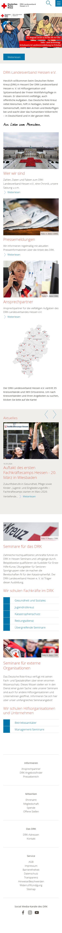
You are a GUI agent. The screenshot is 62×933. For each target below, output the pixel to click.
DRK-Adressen (31, 834)
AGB (31, 861)
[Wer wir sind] (31, 151)
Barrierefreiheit (31, 869)
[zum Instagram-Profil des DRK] (30, 912)
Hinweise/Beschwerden (31, 881)
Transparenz (31, 877)
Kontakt (31, 838)
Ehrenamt (31, 799)
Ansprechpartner (18, 301)
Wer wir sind (14, 173)
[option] (31, 462)
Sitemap (31, 889)
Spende (31, 807)
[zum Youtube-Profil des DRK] (37, 912)
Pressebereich (31, 776)
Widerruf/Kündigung (31, 885)
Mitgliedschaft (31, 803)
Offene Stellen (31, 811)
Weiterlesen (14, 57)
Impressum (31, 865)
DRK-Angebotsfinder (31, 772)
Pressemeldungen (19, 239)
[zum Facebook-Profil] (23, 912)
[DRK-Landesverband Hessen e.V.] (9, 6)
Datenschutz (31, 873)
